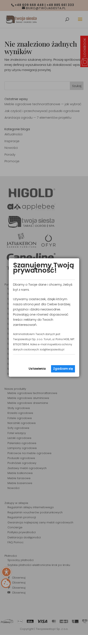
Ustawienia (37, 369)
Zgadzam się (63, 369)
